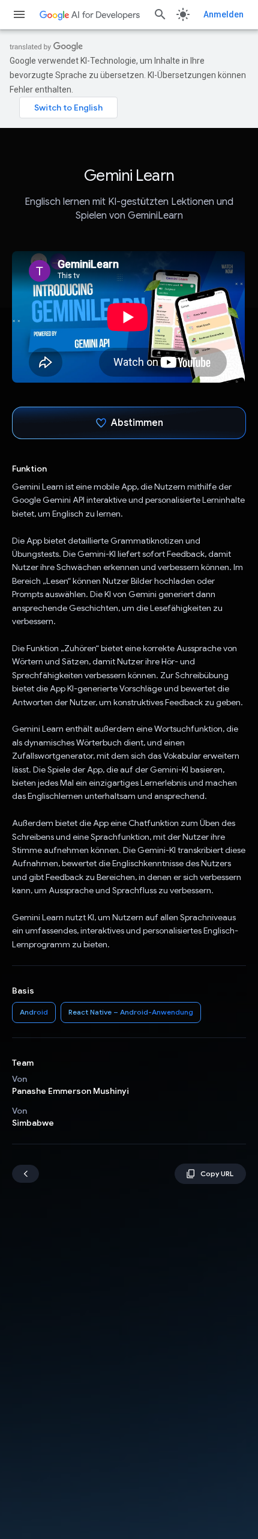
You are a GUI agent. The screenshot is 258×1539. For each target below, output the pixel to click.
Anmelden (223, 14)
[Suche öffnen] (160, 14)
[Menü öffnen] (19, 14)
